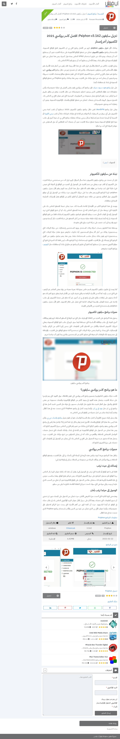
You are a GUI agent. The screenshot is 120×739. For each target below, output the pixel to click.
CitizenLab (70, 528)
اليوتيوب (46, 244)
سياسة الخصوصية (112, 729)
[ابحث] (4, 4)
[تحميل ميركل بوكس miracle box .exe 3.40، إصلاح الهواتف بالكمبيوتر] (80, 648)
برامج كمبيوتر (67, 3)
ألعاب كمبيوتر (56, 3)
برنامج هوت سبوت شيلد (102, 87)
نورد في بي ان (97, 408)
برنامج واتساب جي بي (54, 418)
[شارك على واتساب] (95, 607)
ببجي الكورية (49, 113)
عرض (105, 163)
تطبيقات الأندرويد (80, 3)
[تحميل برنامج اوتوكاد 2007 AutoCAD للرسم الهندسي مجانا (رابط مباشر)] (80, 624)
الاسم (114, 677)
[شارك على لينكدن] (50, 607)
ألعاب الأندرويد (94, 3)
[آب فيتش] (110, 4)
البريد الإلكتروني (111, 687)
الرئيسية (101, 14)
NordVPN (100, 109)
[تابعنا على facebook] (16, 4)
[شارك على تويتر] (80, 607)
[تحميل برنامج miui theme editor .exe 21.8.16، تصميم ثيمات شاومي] (80, 660)
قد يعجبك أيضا (106, 615)
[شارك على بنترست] (65, 607)
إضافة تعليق (51, 19)
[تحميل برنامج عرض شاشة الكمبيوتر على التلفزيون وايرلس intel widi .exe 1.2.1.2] (80, 636)
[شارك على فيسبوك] (109, 607)
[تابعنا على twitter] (11, 4)
